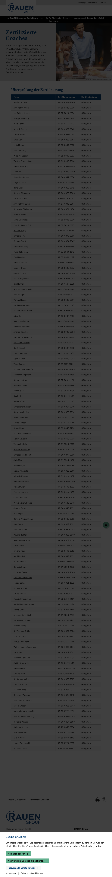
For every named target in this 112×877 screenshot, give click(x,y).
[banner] (56, 438)
